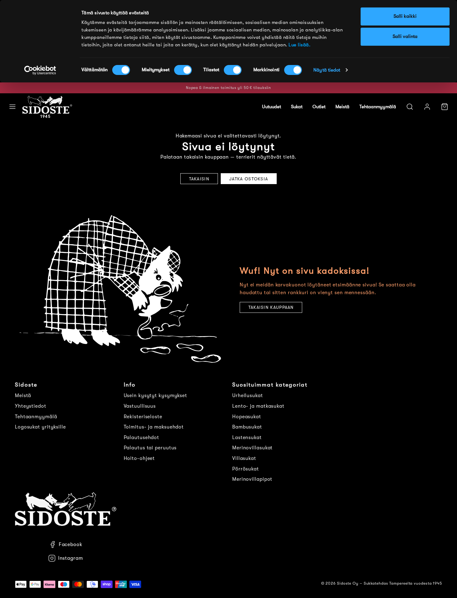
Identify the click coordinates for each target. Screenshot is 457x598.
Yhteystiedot (30, 406)
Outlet (318, 106)
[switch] (183, 70)
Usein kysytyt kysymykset (155, 395)
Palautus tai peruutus (150, 448)
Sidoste (26, 385)
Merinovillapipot (252, 479)
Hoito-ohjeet (139, 458)
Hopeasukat (246, 417)
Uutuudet (271, 106)
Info (130, 385)
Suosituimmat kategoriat (269, 385)
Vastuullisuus (140, 406)
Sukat (296, 106)
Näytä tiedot (326, 70)
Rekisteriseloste (143, 417)
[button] (12, 106)
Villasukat (244, 458)
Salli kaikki (405, 16)
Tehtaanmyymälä (377, 106)
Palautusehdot (141, 437)
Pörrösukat (245, 469)
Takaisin (199, 178)
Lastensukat (247, 437)
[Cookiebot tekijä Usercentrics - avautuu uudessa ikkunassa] (40, 70)
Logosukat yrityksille (40, 427)
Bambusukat (247, 427)
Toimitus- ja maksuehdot (154, 427)
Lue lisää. (299, 45)
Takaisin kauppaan (271, 307)
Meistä (342, 106)
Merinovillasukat (252, 448)
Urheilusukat (247, 395)
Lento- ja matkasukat (258, 406)
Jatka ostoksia (248, 178)
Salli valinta (405, 36)
